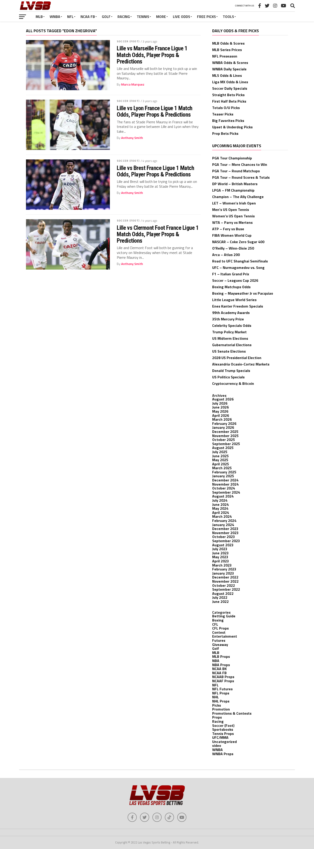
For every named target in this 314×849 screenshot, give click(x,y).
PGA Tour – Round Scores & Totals (241, 177)
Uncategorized (224, 741)
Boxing (218, 620)
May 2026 (220, 411)
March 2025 (222, 468)
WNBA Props (222, 754)
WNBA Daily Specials (229, 69)
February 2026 (224, 423)
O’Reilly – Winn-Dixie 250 (233, 248)
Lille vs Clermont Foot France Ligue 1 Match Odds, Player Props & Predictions (158, 234)
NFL (70, 16)
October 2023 (223, 536)
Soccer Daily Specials (229, 88)
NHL (215, 697)
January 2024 (223, 524)
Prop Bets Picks (225, 133)
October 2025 (223, 439)
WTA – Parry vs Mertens (232, 222)
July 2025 (219, 452)
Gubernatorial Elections (231, 345)
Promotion (221, 709)
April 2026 (220, 415)
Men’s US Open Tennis (230, 209)
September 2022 (226, 589)
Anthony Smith (132, 137)
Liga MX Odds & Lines (230, 82)
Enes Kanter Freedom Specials (237, 306)
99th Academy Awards (231, 312)
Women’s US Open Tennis (233, 216)
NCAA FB (87, 16)
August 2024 (223, 496)
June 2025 (220, 456)
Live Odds (181, 16)
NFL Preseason (224, 56)
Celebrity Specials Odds (231, 325)
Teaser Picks (222, 114)
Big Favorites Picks (228, 120)
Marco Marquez (132, 84)
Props (217, 717)
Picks (216, 705)
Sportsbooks (222, 729)
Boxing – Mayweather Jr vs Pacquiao (242, 293)
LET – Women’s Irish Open (234, 203)
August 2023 (223, 545)
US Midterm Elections (230, 338)
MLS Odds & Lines (227, 75)
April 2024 (220, 512)
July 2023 (219, 549)
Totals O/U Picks (226, 107)
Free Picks (206, 16)
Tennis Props (223, 733)
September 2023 (226, 541)
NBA (215, 660)
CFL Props (220, 628)
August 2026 (223, 399)
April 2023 (220, 561)
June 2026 (220, 407)
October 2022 (223, 585)
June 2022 (220, 601)
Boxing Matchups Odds (231, 287)
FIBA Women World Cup (231, 235)
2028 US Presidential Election (236, 357)
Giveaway (220, 644)
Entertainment (224, 636)
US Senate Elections (229, 351)
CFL (215, 624)
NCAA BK (219, 668)
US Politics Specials (228, 377)
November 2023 (225, 532)
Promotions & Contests (231, 713)
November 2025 (225, 435)
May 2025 (220, 460)
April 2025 (220, 464)
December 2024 (225, 480)
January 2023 (223, 573)
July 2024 (219, 500)
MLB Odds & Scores (228, 43)
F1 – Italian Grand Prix (230, 274)
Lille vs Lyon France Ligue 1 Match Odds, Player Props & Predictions (154, 111)
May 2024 (220, 508)
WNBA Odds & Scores (230, 62)
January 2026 (223, 427)
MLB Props (221, 656)
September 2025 (226, 443)
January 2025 (223, 476)
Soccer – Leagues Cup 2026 (235, 280)
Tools (228, 16)
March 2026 (222, 419)
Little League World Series (234, 299)
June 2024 (220, 504)
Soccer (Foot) (128, 41)
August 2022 (223, 593)
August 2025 (223, 447)
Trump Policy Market (229, 332)
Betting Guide (223, 616)
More (161, 16)
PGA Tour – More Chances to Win (239, 164)
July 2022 (219, 597)
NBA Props (221, 665)
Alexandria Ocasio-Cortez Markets (240, 364)
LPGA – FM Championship (233, 190)
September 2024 (226, 492)
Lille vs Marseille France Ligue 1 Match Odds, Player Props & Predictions (152, 54)
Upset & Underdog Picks (232, 127)
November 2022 (225, 581)
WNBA (55, 16)
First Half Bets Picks (229, 101)
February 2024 (224, 520)
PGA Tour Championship (232, 158)
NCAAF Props (223, 681)
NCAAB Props (223, 676)
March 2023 (222, 565)
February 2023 (224, 569)
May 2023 (220, 557)
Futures (218, 640)
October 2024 (223, 488)
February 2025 (224, 472)
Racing (123, 16)
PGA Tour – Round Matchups (236, 171)
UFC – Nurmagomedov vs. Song (238, 267)
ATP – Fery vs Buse (228, 229)
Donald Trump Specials (231, 370)
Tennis (143, 16)
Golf (106, 16)
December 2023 (225, 528)
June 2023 (220, 553)
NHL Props (220, 701)
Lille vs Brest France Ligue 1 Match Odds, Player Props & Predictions (155, 171)
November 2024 (225, 484)
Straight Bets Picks (228, 95)
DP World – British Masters (234, 184)
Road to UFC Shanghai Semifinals (240, 261)
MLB (39, 16)
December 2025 (225, 431)
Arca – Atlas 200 (226, 254)
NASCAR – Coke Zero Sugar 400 (238, 242)
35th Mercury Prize (228, 319)
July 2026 (219, 403)
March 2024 (222, 516)
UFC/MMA (220, 737)
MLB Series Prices (227, 49)
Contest (219, 632)
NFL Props (220, 693)
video (216, 745)
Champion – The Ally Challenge (238, 196)
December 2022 (225, 577)
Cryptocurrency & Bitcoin (233, 383)
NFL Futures (222, 689)
